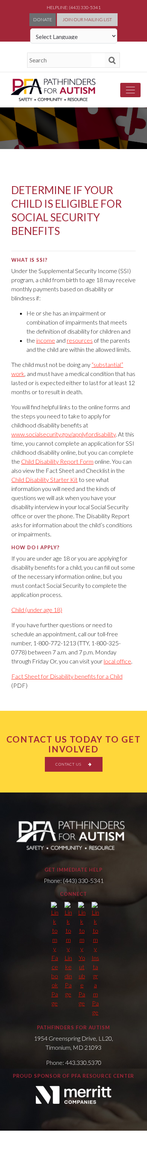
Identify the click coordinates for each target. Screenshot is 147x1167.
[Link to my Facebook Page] (54, 955)
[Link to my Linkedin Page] (68, 950)
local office (117, 661)
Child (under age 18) (36, 609)
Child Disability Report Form (57, 461)
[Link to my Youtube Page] (82, 955)
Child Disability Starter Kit (44, 479)
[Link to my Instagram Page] (95, 959)
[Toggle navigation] (130, 90)
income (45, 340)
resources (80, 340)
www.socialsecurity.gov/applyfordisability (63, 434)
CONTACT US (69, 764)
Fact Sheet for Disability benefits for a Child (66, 676)
